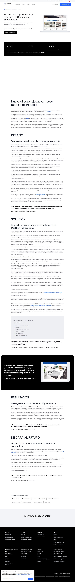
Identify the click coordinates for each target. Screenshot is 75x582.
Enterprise (7, 564)
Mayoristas (7, 558)
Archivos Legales (61, 576)
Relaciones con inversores (42, 558)
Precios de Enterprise (9, 537)
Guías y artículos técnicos (58, 537)
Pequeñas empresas (9, 563)
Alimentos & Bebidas (25, 554)
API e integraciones (26, 498)
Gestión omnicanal (16, 502)
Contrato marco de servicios (50, 576)
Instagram (68, 573)
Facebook (56, 573)
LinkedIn (60, 573)
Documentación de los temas (59, 561)
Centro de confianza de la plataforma (44, 559)
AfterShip (43, 305)
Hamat (27, 118)
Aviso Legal (56, 576)
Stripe (27, 325)
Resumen (23, 534)
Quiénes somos (40, 551)
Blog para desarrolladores (58, 544)
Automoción (23, 558)
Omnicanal (7, 559)
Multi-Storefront (8, 553)
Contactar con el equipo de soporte (60, 556)
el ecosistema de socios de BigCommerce (53, 292)
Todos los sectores (38, 502)
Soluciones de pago (27, 502)
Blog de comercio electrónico (59, 542)
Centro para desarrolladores (59, 558)
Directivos (39, 553)
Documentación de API (58, 559)
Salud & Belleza (24, 553)
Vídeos (55, 554)
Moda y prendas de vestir (26, 551)
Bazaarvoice (48, 305)
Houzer (48, 111)
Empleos (39, 554)
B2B (6, 556)
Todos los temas (15, 498)
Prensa (39, 556)
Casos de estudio (7, 9)
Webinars (55, 539)
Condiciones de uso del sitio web (40, 576)
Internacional (7, 561)
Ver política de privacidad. (21, 574)
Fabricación (23, 556)
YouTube (64, 573)
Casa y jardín (14, 9)
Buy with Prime (33, 305)
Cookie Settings (67, 576)
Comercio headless (8, 554)
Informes (55, 540)
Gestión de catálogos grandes (39, 498)
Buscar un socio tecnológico (26, 539)
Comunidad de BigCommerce (59, 551)
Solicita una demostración (10, 539)
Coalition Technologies (40, 194)
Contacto (39, 561)
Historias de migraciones (53, 498)
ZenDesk (39, 305)
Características (8, 534)
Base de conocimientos (58, 553)
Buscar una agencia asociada (26, 537)
